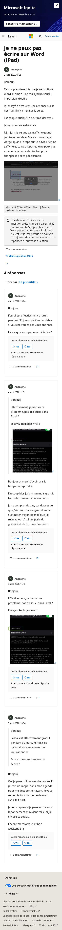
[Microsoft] (31, 36)
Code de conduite (42, 920)
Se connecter (52, 36)
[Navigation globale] (3, 36)
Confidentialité (29, 911)
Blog (32, 906)
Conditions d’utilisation (15, 920)
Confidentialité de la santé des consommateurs (29, 915)
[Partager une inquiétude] (7, 264)
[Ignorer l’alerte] (56, 5)
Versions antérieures (14, 906)
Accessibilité (9, 925)
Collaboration (10, 911)
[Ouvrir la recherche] (40, 36)
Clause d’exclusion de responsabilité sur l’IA (27, 901)
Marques (28, 925)
